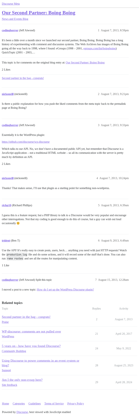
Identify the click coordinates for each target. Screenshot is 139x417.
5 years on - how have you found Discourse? (31, 346)
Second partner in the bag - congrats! (23, 78)
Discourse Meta (11, 3)
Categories (19, 403)
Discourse (22, 412)
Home (5, 403)
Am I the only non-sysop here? (22, 380)
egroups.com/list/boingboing (99, 48)
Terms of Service (54, 403)
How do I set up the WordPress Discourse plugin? (65, 289)
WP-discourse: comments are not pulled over (31, 331)
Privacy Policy (75, 403)
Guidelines (34, 403)
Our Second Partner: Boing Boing (38, 12)
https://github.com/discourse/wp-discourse (26, 141)
